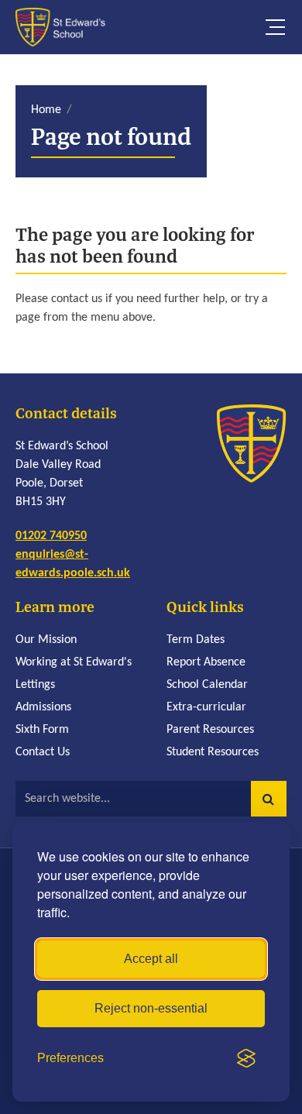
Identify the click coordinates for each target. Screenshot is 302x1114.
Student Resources (212, 752)
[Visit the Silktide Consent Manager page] (246, 1058)
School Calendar (207, 685)
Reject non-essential (151, 1008)
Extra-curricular (206, 707)
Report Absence (205, 662)
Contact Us (42, 752)
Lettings (35, 685)
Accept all (151, 958)
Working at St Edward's (73, 662)
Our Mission (46, 640)
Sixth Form (42, 730)
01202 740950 (51, 536)
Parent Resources (210, 730)
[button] (269, 799)
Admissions (43, 707)
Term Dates (195, 640)
